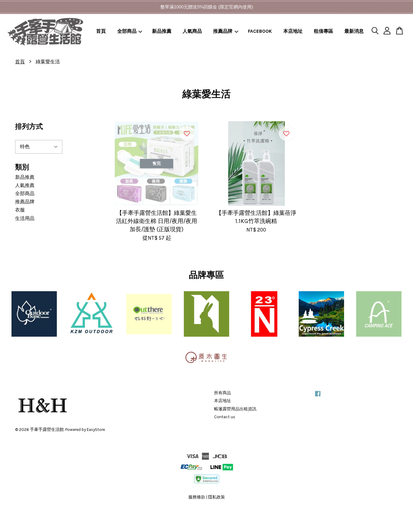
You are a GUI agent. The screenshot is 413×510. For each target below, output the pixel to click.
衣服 (20, 210)
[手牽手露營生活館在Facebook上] (318, 396)
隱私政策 (216, 497)
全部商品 (127, 31)
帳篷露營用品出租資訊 (235, 409)
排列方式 (29, 126)
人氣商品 (192, 31)
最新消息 (354, 31)
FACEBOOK (260, 31)
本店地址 (293, 31)
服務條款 (196, 497)
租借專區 (323, 31)
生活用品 (24, 218)
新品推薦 (161, 31)
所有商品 (222, 393)
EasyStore (96, 429)
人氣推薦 (24, 185)
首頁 (101, 31)
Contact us (224, 417)
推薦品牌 (223, 31)
